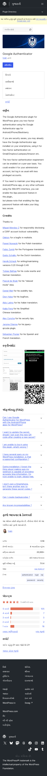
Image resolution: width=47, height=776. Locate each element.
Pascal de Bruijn (10, 281)
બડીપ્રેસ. (7, 725)
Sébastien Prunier (11, 334)
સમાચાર (6, 671)
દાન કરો (28, 698)
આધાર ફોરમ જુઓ (10, 651)
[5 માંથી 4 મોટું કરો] (41, 353)
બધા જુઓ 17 (39, 569)
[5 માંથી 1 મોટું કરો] (19, 353)
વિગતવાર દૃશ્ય (9, 587)
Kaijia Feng (8, 308)
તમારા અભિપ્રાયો (10, 631)
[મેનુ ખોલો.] (43, 4)
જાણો (5, 689)
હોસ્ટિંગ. (6, 676)
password (31, 580)
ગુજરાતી (12, 736)
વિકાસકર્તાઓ (8, 698)
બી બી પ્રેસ (8, 720)
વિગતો (8, 75)
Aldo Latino (8, 302)
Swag (29, 703)
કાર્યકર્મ (28, 693)
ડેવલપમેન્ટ (9, 95)
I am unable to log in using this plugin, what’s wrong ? (15, 445)
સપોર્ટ (7, 101)
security (40, 580)
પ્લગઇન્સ (29, 676)
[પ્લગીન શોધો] (30, 29)
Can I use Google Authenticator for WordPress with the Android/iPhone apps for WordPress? (16, 421)
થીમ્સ (27, 671)
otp (42, 575)
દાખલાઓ (29, 680)
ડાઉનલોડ (7, 65)
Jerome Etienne (10, 324)
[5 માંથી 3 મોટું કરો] (19, 380)
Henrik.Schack (9, 261)
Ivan (5, 58)
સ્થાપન (8, 88)
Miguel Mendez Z (11, 227)
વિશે (4, 667)
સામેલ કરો (29, 689)
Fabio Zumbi (8, 249)
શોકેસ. (28, 667)
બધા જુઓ (40, 631)
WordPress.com (10, 711)
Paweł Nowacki (10, 243)
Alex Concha (9, 318)
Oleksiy (6, 237)
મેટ (4, 715)
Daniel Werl (8, 290)
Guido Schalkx (9, 255)
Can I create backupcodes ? (16, 497)
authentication (27, 575)
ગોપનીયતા (7, 680)
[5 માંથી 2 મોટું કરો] (19, 370)
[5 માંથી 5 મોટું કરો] (41, 388)
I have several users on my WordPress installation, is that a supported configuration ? (17, 457)
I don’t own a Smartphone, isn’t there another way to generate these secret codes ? (17, 486)
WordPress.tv (9, 703)
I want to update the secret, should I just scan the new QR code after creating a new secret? (19, 434)
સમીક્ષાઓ (9, 81)
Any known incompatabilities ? (17, 505)
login (37, 575)
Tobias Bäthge (10, 271)
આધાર (5, 693)
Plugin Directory (9, 12)
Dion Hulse (8, 296)
